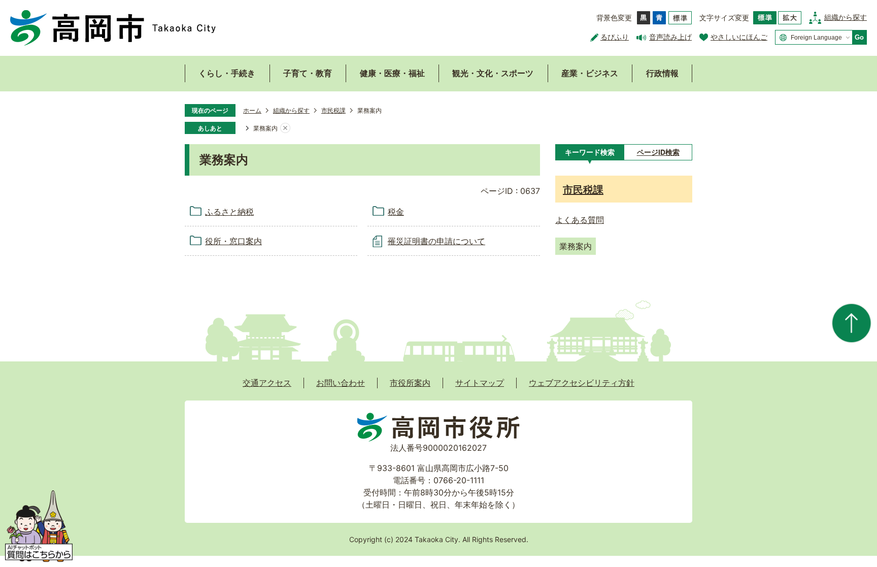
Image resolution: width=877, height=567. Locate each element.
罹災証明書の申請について (436, 241)
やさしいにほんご (739, 36)
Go (859, 37)
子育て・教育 (307, 73)
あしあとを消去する (285, 128)
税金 (396, 212)
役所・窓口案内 (233, 241)
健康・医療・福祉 (392, 73)
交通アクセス (267, 383)
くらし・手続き (226, 73)
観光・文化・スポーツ (492, 73)
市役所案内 (410, 383)
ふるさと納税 (229, 212)
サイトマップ (479, 383)
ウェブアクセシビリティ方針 (581, 383)
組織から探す (845, 17)
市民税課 (333, 110)
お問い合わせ (340, 383)
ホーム (252, 110)
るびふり (614, 36)
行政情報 (662, 73)
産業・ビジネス (589, 73)
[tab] (589, 152)
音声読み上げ (670, 36)
